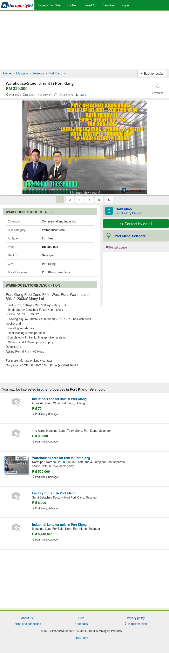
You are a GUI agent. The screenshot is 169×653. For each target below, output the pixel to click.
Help (81, 618)
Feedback (81, 624)
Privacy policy (136, 618)
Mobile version (136, 624)
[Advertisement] (84, 40)
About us (27, 618)
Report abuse (117, 247)
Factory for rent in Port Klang (53, 493)
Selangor (38, 73)
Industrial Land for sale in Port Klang (59, 399)
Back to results (153, 73)
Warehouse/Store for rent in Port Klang (61, 458)
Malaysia (22, 73)
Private (83, 95)
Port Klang (55, 73)
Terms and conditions (27, 624)
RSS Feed (81, 638)
